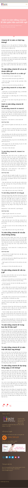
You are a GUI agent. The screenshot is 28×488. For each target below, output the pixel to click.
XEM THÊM (8, 426)
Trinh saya (4, 25)
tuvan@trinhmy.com (9, 470)
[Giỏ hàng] (6, 458)
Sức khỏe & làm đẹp (13, 25)
